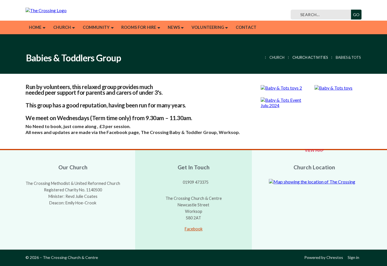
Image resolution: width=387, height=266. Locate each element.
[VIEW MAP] (314, 181)
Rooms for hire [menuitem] (138, 27)
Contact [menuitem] (246, 27)
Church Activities (310, 57)
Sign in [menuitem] (353, 257)
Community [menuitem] (96, 27)
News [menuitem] (174, 27)
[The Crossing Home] (82, 10)
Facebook (194, 228)
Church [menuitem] (62, 27)
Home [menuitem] (35, 27)
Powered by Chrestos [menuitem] (323, 257)
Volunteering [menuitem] (208, 27)
